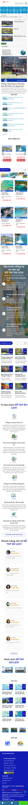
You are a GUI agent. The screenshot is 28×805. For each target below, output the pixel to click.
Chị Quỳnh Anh (15, 568)
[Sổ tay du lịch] (7, 670)
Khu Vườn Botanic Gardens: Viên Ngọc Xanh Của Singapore (21, 394)
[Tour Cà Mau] (20, 743)
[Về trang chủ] (6, 2)
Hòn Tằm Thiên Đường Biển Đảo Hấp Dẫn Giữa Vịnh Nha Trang (20, 359)
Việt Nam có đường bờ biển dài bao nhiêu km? (16, 124)
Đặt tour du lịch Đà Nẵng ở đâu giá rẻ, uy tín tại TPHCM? (7, 708)
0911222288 (8, 790)
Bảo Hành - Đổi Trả (9, 763)
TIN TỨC (14, 94)
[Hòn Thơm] (23, 52)
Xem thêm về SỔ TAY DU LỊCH (14, 534)
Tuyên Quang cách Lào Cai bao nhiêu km (16, 119)
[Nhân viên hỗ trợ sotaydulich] (20, 670)
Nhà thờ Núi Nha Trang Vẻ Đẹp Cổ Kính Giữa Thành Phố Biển (7, 376)
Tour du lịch (5, 170)
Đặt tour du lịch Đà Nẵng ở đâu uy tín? (16, 108)
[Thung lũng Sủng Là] (14, 69)
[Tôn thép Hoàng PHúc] (7, 743)
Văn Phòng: (12, 799)
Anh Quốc (13, 603)
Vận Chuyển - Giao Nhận (10, 768)
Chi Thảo (13, 637)
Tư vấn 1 (5, 803)
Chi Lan (13, 620)
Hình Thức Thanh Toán (9, 765)
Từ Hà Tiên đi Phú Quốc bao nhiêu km (15, 103)
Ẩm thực (4, 783)
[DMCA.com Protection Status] (9, 772)
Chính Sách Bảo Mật (9, 770)
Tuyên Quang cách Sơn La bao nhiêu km (15, 114)
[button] (25, 153)
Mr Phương (14, 586)
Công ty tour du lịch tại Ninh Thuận (15, 130)
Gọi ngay (23, 803)
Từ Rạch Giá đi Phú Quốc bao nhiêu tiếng (15, 98)
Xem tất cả (14, 653)
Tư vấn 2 (15, 803)
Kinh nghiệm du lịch (7, 778)
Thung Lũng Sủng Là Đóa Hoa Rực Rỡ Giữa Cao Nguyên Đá (7, 359)
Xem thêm (7, 160)
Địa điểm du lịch (6, 343)
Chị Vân (13, 551)
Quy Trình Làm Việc (9, 760)
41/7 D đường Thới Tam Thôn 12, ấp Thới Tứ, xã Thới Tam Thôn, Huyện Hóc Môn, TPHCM (14, 796)
